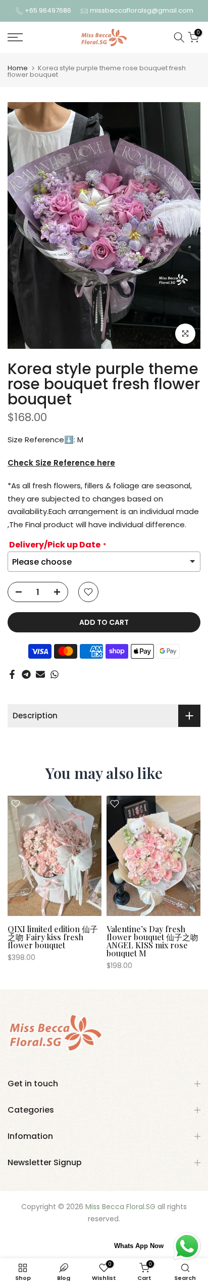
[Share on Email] (40, 674)
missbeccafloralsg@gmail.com (141, 10)
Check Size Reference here (61, 462)
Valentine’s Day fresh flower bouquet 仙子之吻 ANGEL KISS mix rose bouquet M (152, 940)
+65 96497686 (49, 10)
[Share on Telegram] (26, 674)
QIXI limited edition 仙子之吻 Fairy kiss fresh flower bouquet (53, 936)
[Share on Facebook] (12, 674)
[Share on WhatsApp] (54, 674)
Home (18, 68)
